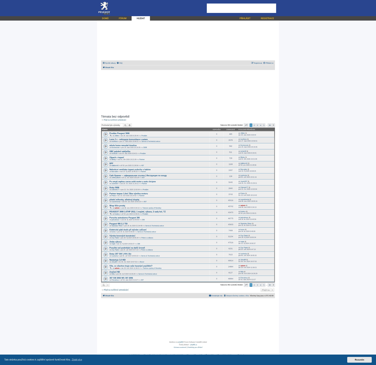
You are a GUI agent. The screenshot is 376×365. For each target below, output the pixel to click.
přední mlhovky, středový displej (124, 200)
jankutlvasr (115, 220)
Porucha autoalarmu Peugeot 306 (124, 218)
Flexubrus (115, 280)
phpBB (180, 342)
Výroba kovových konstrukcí (122, 236)
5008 (145, 147)
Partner (142, 159)
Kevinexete (116, 147)
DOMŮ (105, 18)
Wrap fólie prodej (117, 206)
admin (117, 208)
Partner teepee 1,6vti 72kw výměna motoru (128, 193)
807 (145, 201)
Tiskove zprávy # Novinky (151, 208)
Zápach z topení (116, 157)
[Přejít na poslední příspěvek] (246, 133)
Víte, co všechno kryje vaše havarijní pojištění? (130, 266)
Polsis (114, 195)
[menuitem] (119, 63)
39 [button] (270, 125)
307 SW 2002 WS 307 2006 (121, 278)
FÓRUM (122, 18)
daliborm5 (115, 165)
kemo (114, 232)
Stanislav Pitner (117, 226)
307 (142, 280)
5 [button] (263, 125)
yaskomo (244, 175)
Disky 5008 (114, 187)
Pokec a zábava (147, 238)
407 (142, 165)
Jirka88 (114, 262)
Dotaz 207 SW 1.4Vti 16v (120, 254)
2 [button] (254, 125)
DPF (111, 163)
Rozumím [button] (359, 360)
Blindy (114, 159)
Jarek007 (115, 183)
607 (143, 177)
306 (143, 220)
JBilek (117, 136)
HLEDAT (141, 18)
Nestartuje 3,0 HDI (117, 260)
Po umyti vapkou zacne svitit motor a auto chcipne (132, 181)
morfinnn (115, 141)
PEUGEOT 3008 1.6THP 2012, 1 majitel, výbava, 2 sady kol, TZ (137, 212)
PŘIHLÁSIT (245, 18)
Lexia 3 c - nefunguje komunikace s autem (128, 139)
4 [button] (260, 125)
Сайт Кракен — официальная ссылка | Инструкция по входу (138, 175)
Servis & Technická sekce (151, 141)
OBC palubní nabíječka (119, 151)
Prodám (144, 136)
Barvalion (115, 171)
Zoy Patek (115, 238)
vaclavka (115, 256)
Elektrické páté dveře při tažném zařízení (127, 230)
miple (113, 244)
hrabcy (117, 214)
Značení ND (114, 272)
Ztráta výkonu (115, 242)
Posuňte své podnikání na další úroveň (127, 248)
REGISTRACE (267, 18)
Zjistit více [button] (77, 359)
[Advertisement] (241, 8)
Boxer (142, 262)
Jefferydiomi (116, 177)
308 (138, 244)
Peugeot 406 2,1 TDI (118, 224)
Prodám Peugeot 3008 (119, 133)
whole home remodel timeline (123, 145)
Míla (113, 274)
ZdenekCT (115, 189)
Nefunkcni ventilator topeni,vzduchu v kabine (130, 169)
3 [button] (257, 125)
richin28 (114, 153)
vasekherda (116, 201)
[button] (246, 125)
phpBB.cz (193, 344)
